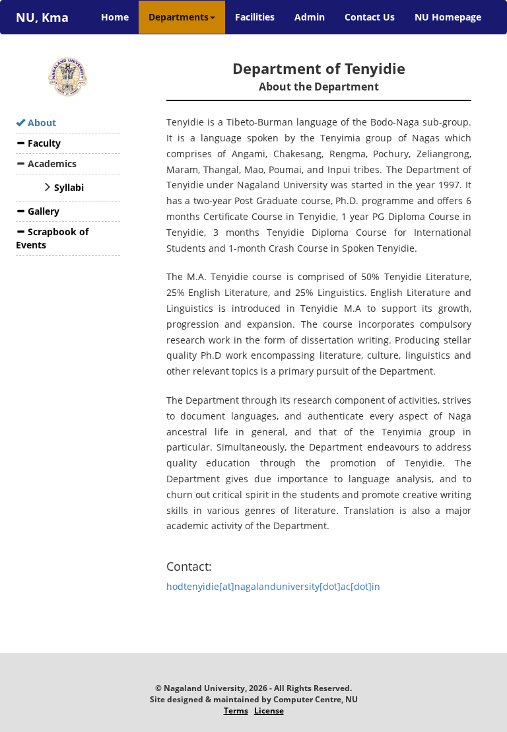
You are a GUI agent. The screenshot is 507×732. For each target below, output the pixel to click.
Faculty (43, 143)
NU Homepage (448, 17)
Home (120, 16)
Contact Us (370, 17)
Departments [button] (179, 17)
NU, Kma (42, 17)
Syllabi (69, 187)
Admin (309, 17)
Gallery (42, 211)
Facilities (255, 17)
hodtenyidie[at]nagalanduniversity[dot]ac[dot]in (273, 586)
